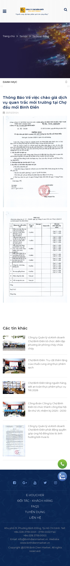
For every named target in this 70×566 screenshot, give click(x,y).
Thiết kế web (26, 554)
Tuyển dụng (35, 512)
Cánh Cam (45, 554)
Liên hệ (35, 517)
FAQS (35, 506)
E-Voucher (35, 495)
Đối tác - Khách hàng (35, 501)
